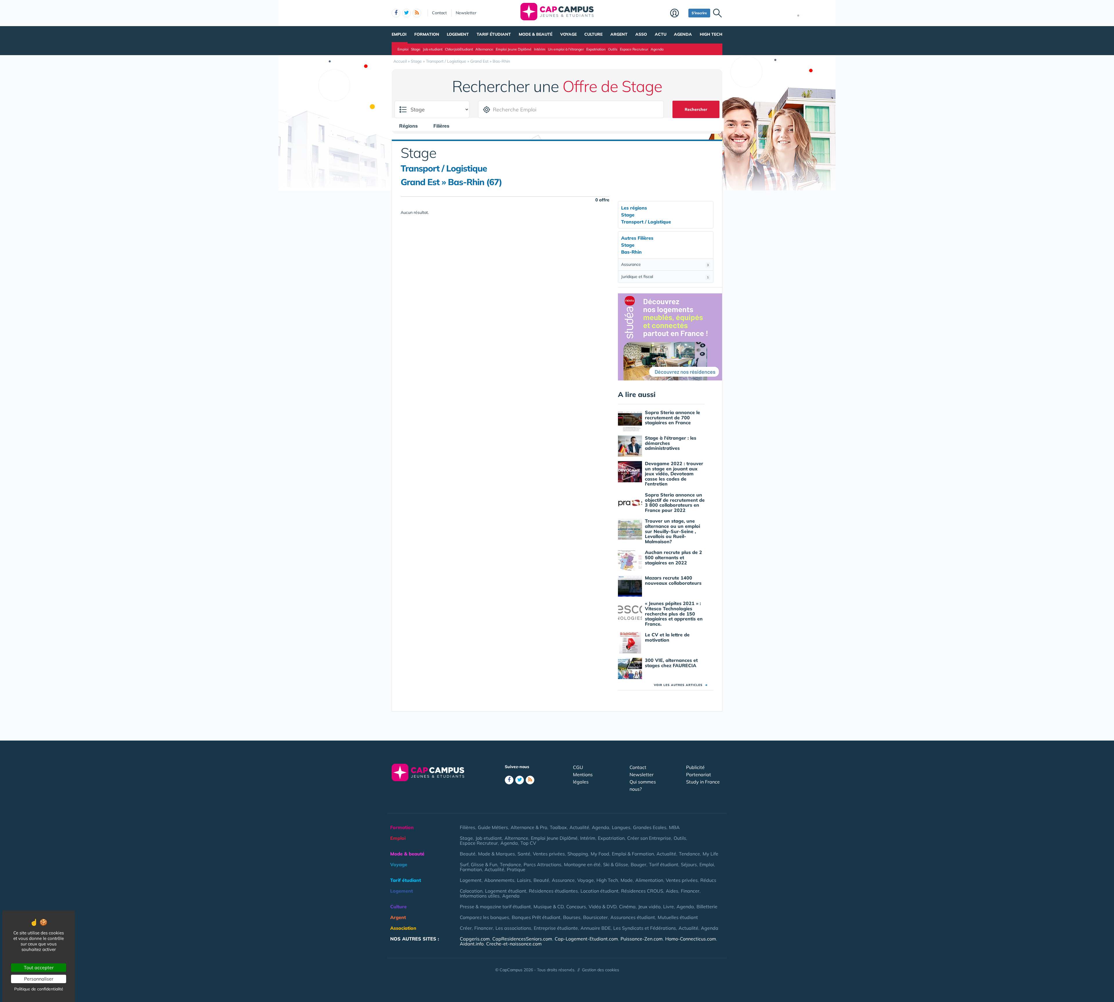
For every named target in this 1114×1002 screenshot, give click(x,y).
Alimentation (649, 880)
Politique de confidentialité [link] (38, 989)
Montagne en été (582, 864)
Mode (627, 880)
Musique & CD (549, 906)
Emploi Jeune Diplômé (513, 49)
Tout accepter (39, 967)
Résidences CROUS (642, 891)
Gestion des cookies (600, 969)
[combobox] (411, 126)
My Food (600, 854)
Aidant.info (472, 944)
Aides (672, 891)
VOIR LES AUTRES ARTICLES (681, 685)
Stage (415, 49)
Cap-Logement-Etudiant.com (586, 939)
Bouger (638, 864)
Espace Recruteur (634, 49)
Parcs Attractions (542, 864)
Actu (660, 34)
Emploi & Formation (633, 854)
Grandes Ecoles (649, 827)
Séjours (689, 864)
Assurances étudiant (632, 917)
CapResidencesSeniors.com (522, 939)
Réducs (708, 880)
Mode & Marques (496, 854)
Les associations (513, 928)
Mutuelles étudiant (678, 917)
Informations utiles (480, 896)
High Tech (711, 34)
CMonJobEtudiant (459, 49)
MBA (674, 827)
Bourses (571, 917)
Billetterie (707, 906)
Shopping (577, 854)
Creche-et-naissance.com (514, 944)
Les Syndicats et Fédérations (644, 928)
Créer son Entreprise (649, 838)
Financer (690, 891)
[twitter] (406, 13)
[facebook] (396, 13)
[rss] (417, 13)
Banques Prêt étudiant (536, 917)
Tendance (689, 854)
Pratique (516, 869)
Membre (678, 14)
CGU (578, 767)
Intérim (539, 49)
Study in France (703, 782)
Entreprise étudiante (556, 928)
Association (403, 928)
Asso (641, 34)
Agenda (683, 34)
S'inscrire (699, 13)
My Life (710, 854)
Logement (458, 34)
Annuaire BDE (595, 928)
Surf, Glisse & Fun (478, 864)
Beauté (467, 854)
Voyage (568, 34)
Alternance (484, 49)
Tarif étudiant (494, 34)
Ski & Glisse (615, 864)
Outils (612, 49)
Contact (439, 12)
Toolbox (558, 827)
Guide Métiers (493, 827)
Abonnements (499, 880)
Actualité (579, 827)
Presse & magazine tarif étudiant (495, 906)
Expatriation (595, 49)
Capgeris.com (475, 939)
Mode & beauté (535, 34)
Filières (467, 827)
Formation (426, 34)
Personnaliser (38, 979)
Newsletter (466, 12)
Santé (524, 854)
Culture (593, 34)
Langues (621, 827)
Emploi (399, 34)
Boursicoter (595, 917)
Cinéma (627, 906)
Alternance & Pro (529, 827)
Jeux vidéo (649, 906)
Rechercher (696, 109)
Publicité (695, 767)
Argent (618, 34)
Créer (466, 928)
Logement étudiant (505, 891)
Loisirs (524, 880)
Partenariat (698, 774)
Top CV (528, 843)
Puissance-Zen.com (642, 939)
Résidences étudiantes (553, 891)
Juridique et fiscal (665, 276)
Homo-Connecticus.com (690, 939)
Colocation (471, 891)
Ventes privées (549, 854)
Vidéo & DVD (602, 906)
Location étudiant (599, 891)
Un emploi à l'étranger (566, 49)
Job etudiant (432, 49)
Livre (668, 906)
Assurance (665, 264)
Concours (576, 906)
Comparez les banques (484, 917)
